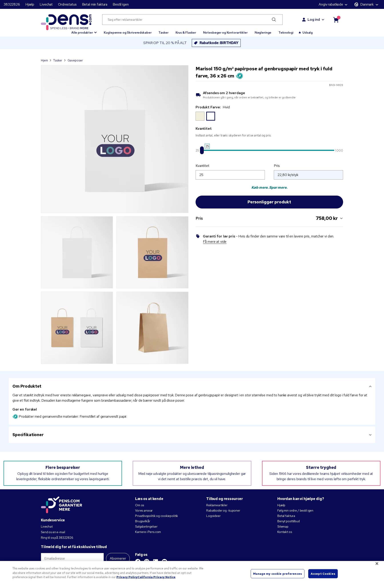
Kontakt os (284, 532)
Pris (277, 165)
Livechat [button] (46, 4)
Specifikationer (28, 434)
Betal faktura (286, 516)
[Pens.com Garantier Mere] (61, 504)
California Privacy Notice (157, 577)
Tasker (163, 32)
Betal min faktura (95, 4)
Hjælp (29, 4)
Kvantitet (202, 165)
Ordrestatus (67, 4)
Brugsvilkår (142, 521)
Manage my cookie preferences (277, 573)
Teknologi (286, 32)
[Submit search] (274, 19)
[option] (200, 116)
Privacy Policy (127, 577)
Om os (139, 505)
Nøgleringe (263, 32)
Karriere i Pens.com (148, 532)
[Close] (377, 564)
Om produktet (26, 386)
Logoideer (213, 516)
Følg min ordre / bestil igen (295, 510)
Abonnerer (118, 558)
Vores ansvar (144, 510)
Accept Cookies (323, 573)
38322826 (12, 4)
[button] (84, 30)
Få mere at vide (214, 241)
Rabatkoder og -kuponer (223, 510)
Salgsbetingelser (146, 526)
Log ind (314, 19)
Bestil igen (120, 4)
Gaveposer (75, 60)
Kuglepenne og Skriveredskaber (127, 32)
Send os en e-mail (53, 532)
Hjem (44, 60)
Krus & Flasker (186, 32)
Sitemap (282, 526)
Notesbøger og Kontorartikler (225, 32)
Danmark (367, 4)
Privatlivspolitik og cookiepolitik (156, 516)
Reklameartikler (217, 505)
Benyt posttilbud (288, 521)
